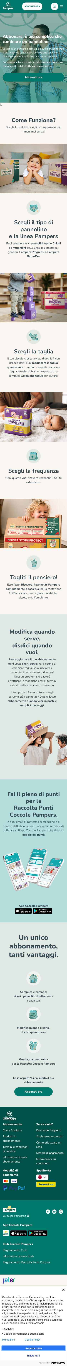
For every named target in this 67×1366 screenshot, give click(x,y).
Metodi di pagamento (50, 1153)
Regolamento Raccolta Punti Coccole (26, 1262)
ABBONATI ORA (32, 6)
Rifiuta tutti (33, 1355)
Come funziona (12, 1130)
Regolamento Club (15, 1250)
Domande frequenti (48, 1130)
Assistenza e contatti (49, 1136)
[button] (54, 6)
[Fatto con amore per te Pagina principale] (8, 6)
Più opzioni (8, 1339)
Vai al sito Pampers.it (15, 1216)
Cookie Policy (33, 1339)
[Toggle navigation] (61, 6)
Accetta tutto (33, 1348)
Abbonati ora (33, 77)
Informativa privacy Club (18, 1256)
